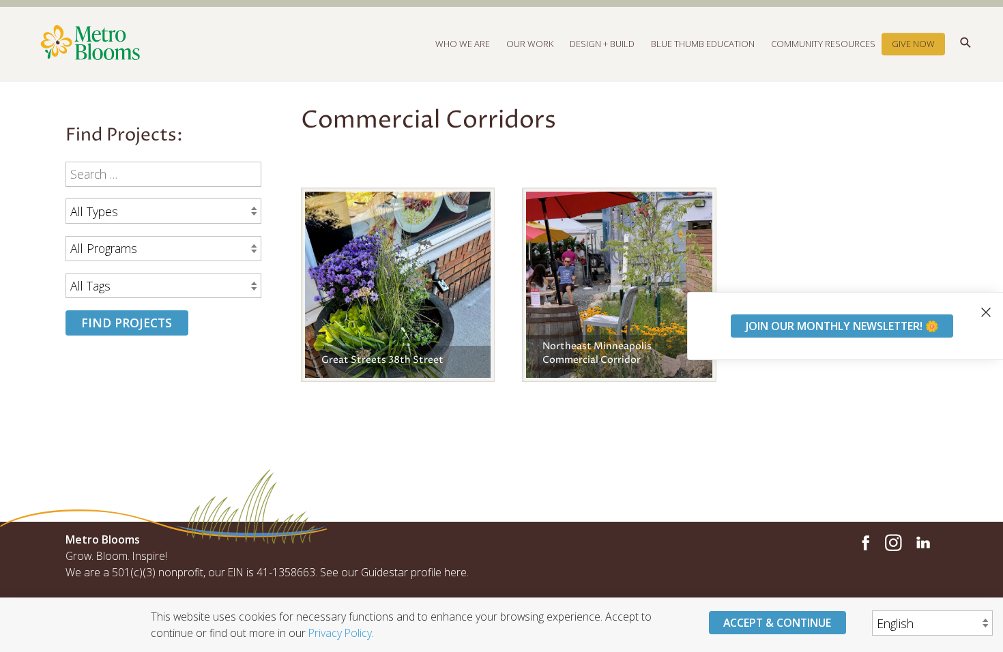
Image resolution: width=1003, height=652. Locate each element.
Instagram (893, 543)
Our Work (529, 44)
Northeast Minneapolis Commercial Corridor (597, 353)
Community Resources (823, 44)
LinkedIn (922, 543)
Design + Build (602, 44)
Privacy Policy (340, 632)
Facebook (864, 543)
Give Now (913, 44)
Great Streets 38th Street (382, 360)
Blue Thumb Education (703, 44)
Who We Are (462, 44)
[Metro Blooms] (283, 44)
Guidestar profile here (414, 572)
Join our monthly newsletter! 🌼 (842, 325)
